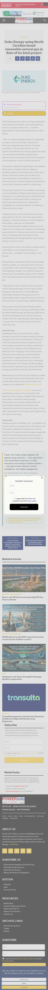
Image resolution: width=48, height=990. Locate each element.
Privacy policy (31, 501)
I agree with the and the (24, 500)
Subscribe (24, 507)
